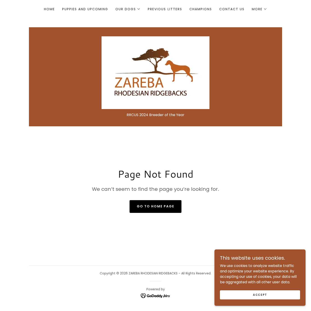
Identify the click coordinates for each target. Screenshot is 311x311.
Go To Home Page (155, 206)
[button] (127, 9)
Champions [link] (200, 9)
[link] (155, 72)
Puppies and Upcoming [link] (85, 9)
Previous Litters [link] (165, 9)
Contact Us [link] (232, 9)
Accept (260, 294)
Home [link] (49, 9)
